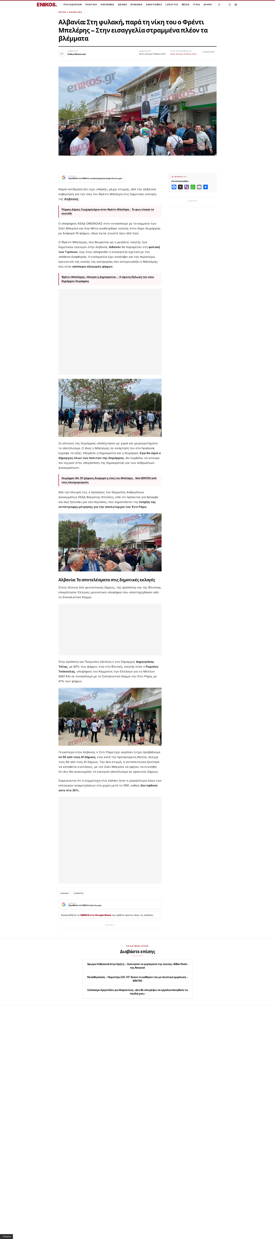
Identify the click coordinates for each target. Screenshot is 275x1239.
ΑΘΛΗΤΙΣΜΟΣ (154, 4)
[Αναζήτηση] (229, 4)
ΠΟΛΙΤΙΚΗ (91, 4)
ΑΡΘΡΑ (208, 4)
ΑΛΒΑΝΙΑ (64, 893)
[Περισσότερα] (219, 4)
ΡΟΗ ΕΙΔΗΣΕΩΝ (73, 4)
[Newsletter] (235, 4)
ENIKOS (47, 4)
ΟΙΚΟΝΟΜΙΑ (107, 4)
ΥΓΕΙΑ (196, 4)
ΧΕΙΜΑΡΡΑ (79, 893)
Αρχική (62, 12)
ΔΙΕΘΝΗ (122, 4)
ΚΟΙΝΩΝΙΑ (136, 4)
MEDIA (186, 4)
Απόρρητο (7, 1237)
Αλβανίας (71, 199)
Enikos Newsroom (77, 54)
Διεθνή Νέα (75, 12)
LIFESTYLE (172, 4)
